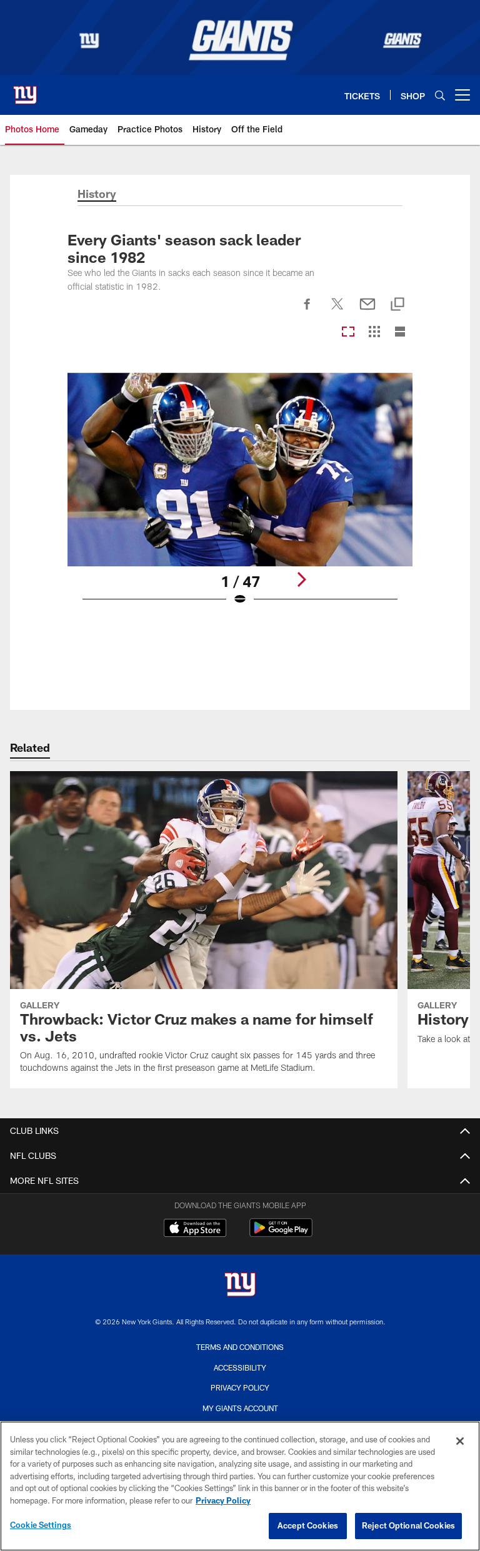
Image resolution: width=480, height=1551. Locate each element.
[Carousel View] (348, 332)
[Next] (301, 579)
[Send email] (368, 311)
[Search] (440, 95)
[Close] (460, 1441)
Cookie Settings (40, 1525)
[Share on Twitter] (338, 311)
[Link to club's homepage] (25, 90)
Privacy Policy (240, 1387)
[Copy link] (398, 305)
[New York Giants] (240, 1285)
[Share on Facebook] (308, 311)
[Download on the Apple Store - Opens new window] (195, 1229)
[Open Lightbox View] (240, 497)
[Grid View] (374, 332)
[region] (240, 1486)
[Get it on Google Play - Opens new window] (281, 1234)
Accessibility (240, 1367)
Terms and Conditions (240, 1346)
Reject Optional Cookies (408, 1525)
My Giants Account (240, 1408)
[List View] (400, 332)
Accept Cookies (308, 1525)
